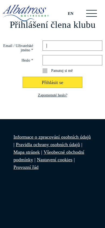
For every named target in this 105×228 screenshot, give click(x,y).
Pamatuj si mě (62, 71)
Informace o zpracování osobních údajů (52, 137)
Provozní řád (25, 167)
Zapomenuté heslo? (52, 95)
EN (71, 13)
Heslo (27, 60)
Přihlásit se (52, 82)
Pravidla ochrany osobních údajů (48, 144)
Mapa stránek (26, 152)
